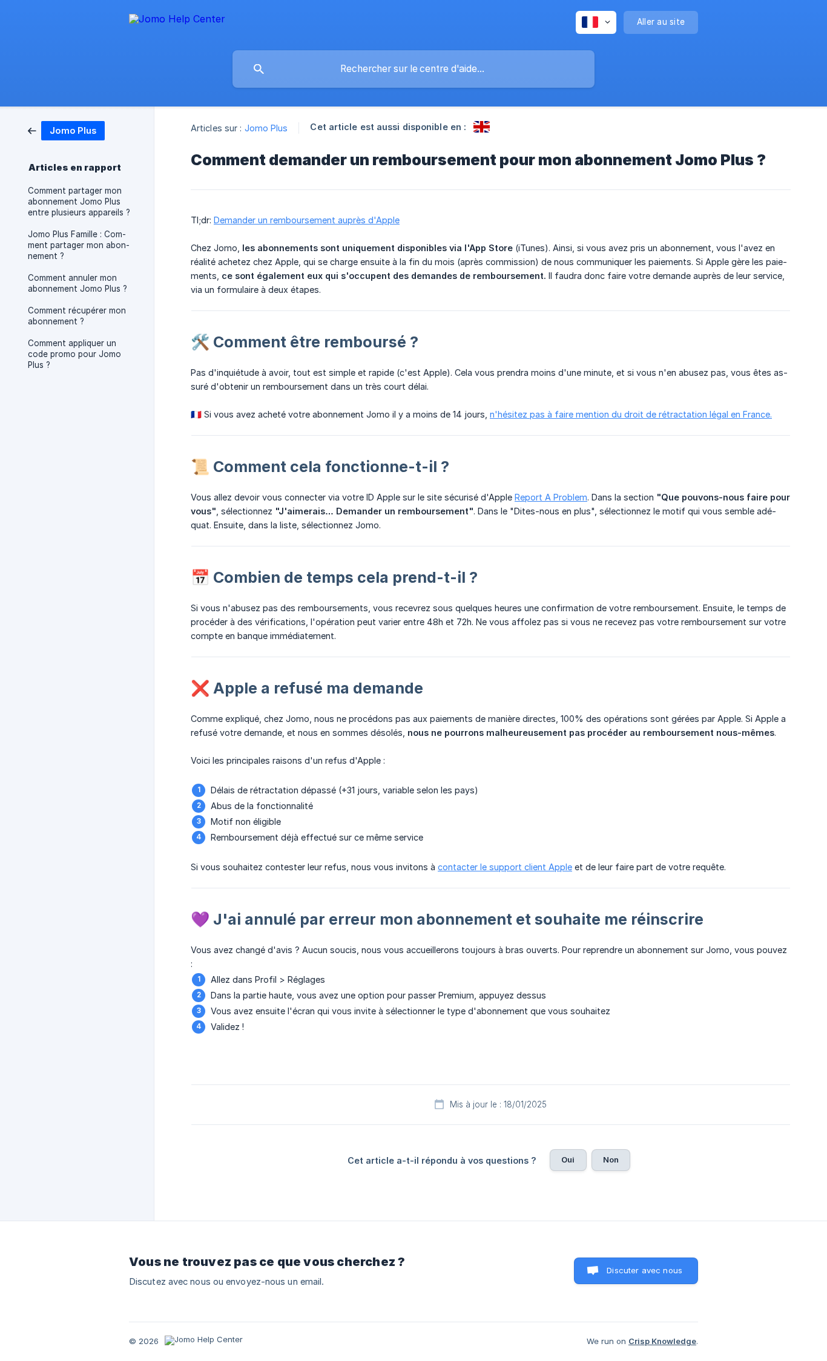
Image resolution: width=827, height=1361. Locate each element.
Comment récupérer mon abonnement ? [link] (77, 316)
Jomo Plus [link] (266, 128)
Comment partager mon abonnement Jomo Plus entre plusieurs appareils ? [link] (79, 201)
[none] (177, 21)
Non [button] (611, 1159)
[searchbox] (413, 69)
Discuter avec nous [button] (644, 1270)
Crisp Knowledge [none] (662, 1341)
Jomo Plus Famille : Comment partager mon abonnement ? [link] (79, 245)
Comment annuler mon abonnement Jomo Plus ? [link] (77, 283)
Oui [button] (568, 1159)
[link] (66, 130)
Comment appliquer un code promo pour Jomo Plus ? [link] (74, 354)
